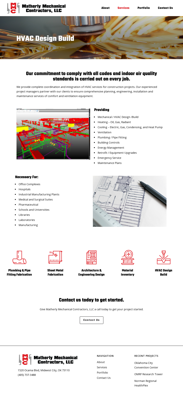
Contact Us (104, 377)
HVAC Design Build (163, 272)
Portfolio (102, 372)
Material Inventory (127, 272)
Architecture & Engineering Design (91, 272)
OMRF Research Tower (148, 374)
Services (102, 367)
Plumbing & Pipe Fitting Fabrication (19, 272)
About (101, 362)
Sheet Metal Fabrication (55, 272)
